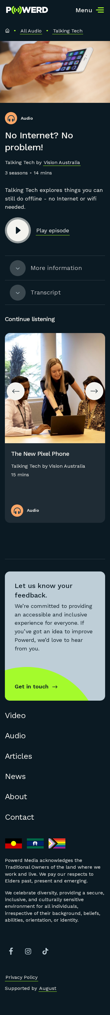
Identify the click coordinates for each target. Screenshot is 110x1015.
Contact (19, 817)
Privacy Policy (22, 977)
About (16, 796)
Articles (18, 756)
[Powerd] (27, 10)
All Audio (31, 31)
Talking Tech (67, 31)
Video (15, 715)
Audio (15, 735)
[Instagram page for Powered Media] (28, 951)
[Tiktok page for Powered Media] (45, 951)
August (47, 988)
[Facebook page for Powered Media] (11, 951)
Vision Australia (62, 162)
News (15, 776)
